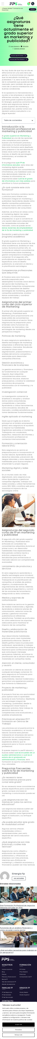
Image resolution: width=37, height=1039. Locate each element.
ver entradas (19, 878)
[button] (32, 120)
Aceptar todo (18, 1024)
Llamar (32, 9)
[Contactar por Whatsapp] (28, 4)
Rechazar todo (18, 1035)
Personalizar (18, 1029)
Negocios (22, 48)
